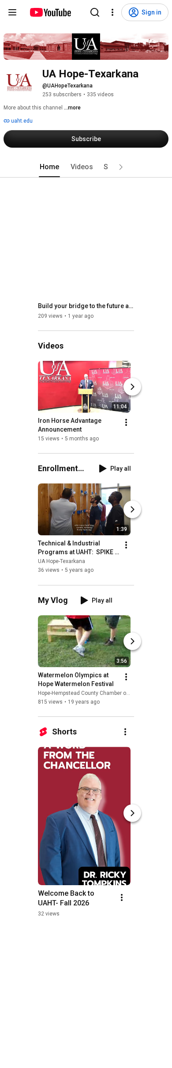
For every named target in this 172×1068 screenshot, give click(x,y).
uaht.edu (21, 121)
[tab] (49, 167)
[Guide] (12, 12)
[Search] (95, 12)
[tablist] (86, 167)
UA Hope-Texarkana (61, 562)
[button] (120, 167)
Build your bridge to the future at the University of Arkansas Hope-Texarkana (86, 305)
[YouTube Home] (50, 12)
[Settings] (112, 12)
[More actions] (126, 422)
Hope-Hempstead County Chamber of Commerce (97, 693)
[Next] (132, 387)
